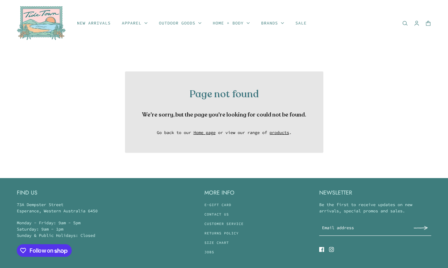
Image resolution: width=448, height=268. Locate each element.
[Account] (417, 23)
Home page (205, 132)
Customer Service (224, 223)
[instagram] (331, 249)
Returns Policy (221, 233)
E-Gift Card (217, 205)
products (279, 132)
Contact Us (216, 214)
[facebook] (322, 249)
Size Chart (216, 242)
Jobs (209, 252)
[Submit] (421, 228)
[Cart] (428, 23)
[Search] (405, 23)
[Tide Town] (41, 23)
